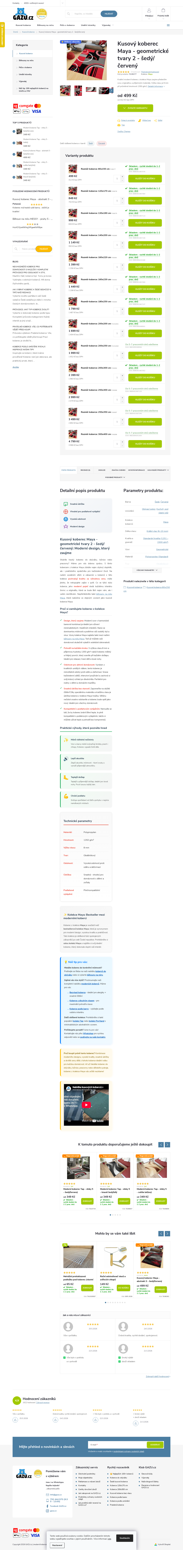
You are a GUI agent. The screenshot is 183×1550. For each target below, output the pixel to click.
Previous (161, 1144)
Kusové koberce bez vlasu (121, 1493)
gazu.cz (53, 1511)
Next (167, 1144)
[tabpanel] (78, 1181)
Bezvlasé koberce (78, 992)
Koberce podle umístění (120, 1501)
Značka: (123, 131)
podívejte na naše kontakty (92, 1037)
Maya (150, 74)
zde (109, 1538)
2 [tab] (112, 1215)
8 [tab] (122, 1302)
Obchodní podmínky (86, 1474)
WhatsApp (88, 1033)
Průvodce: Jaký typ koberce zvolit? (31, 309)
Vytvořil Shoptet (164, 1544)
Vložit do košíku (145, 178)
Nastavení (57, 1545)
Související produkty (156, 470)
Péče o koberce (25, 67)
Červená (164, 501)
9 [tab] (125, 1302)
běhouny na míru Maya (74, 638)
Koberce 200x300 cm (119, 1489)
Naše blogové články (149, 1482)
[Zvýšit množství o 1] (122, 177)
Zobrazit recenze (42, 1402)
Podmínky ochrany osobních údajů (90, 1498)
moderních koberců (90, 983)
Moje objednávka (85, 1478)
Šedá (157, 501)
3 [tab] (115, 1215)
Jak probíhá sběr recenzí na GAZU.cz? (89, 1504)
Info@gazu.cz (56, 1494)
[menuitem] (23, 25)
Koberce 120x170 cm (119, 1485)
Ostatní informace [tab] (136, 470)
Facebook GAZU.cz (58, 1506)
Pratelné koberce (117, 1505)
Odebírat (155, 1444)
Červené (101, 143)
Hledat (109, 13)
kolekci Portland (96, 1021)
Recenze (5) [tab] (85, 470)
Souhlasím (125, 1538)
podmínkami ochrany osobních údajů (128, 1451)
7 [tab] (120, 1302)
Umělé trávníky (25, 74)
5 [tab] (120, 1215)
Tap (72, 1186)
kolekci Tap (78, 1021)
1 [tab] (110, 1215)
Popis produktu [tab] (68, 470)
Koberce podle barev (118, 1497)
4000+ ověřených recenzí (34, 3)
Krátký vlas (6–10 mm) (157, 531)
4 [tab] (117, 1215)
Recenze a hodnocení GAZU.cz (150, 1486)
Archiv (16, 367)
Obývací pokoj (148, 509)
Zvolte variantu (137, 108)
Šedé (91, 143)
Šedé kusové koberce (119, 1482)
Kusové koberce (26, 53)
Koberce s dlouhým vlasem (82, 1000)
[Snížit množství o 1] (122, 180)
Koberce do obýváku (118, 1478)
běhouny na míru (95, 975)
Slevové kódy (146, 1474)
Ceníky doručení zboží (87, 1489)
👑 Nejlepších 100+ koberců (121, 1474)
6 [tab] (117, 1302)
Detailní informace (155, 86)
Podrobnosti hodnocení (150, 72)
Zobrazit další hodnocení (157, 1376)
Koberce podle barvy (79, 1009)
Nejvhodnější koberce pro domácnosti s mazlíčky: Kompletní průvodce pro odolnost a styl (30, 269)
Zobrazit (87, 1201)
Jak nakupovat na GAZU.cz (89, 1493)
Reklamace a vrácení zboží (89, 1482)
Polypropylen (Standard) (156, 556)
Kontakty (16, 3)
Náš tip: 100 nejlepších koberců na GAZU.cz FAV (33, 89)
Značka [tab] (118, 470)
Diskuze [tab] (101, 470)
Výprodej (23, 81)
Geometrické (162, 549)
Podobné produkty (113, 477)
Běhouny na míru (26, 60)
